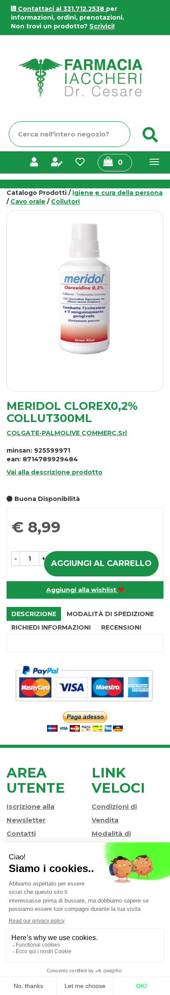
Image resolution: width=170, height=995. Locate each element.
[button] (15, 558)
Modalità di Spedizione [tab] (110, 614)
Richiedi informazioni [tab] (51, 627)
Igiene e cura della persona (117, 193)
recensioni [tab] (121, 627)
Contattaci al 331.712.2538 (61, 9)
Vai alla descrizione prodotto (54, 472)
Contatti (21, 833)
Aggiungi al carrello (101, 563)
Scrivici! (102, 26)
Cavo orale (27, 201)
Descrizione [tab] (33, 614)
